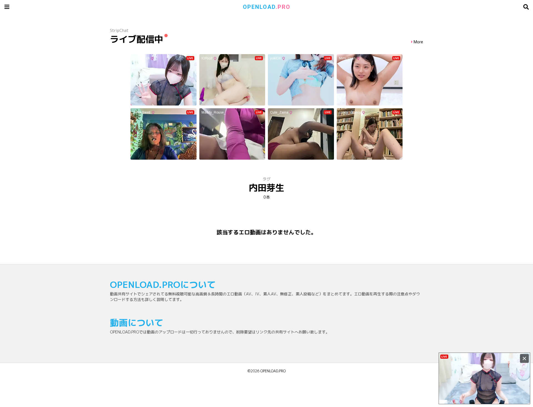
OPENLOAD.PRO (273, 370)
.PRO (266, 7)
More (418, 42)
